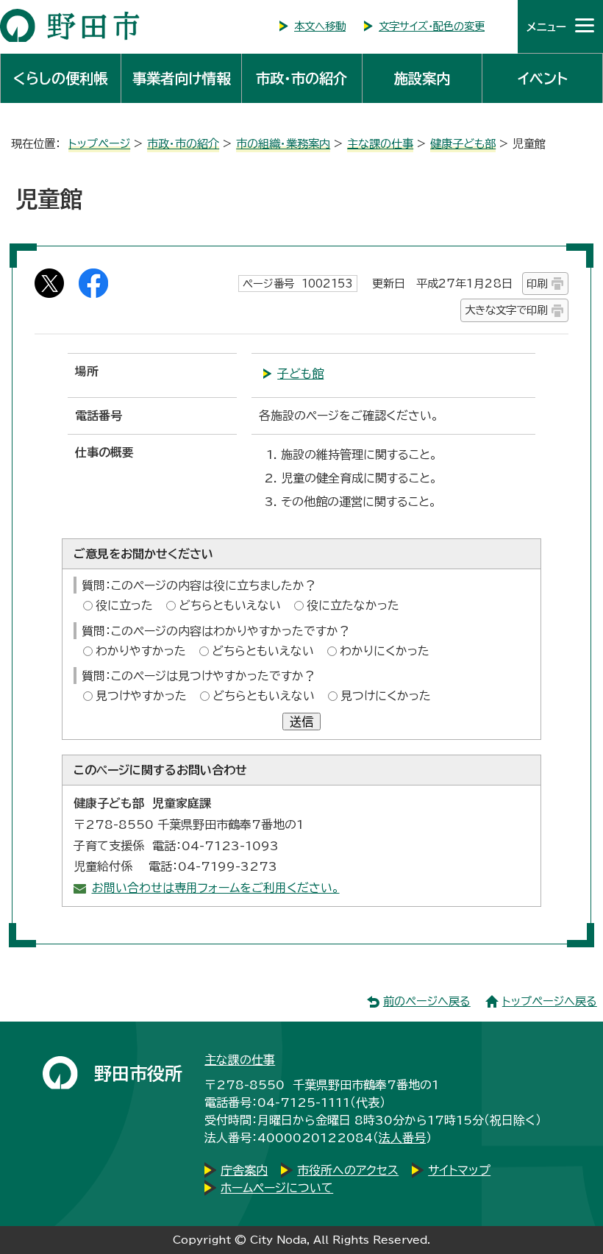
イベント (543, 78)
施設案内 (422, 78)
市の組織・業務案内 (283, 143)
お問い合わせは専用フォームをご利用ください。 (216, 888)
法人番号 (402, 1138)
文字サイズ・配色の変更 (432, 26)
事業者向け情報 (181, 78)
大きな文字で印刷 (506, 310)
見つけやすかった (141, 696)
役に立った (124, 605)
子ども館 (300, 374)
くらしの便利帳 (60, 78)
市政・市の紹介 (301, 78)
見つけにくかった (385, 696)
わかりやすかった (141, 651)
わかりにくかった (384, 651)
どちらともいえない (230, 605)
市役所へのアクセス (348, 1170)
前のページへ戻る (427, 1001)
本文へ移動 (320, 26)
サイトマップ (459, 1170)
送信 (301, 721)
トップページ (99, 143)
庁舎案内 (244, 1170)
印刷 (537, 283)
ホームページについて (277, 1188)
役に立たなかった (353, 605)
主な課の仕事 (380, 143)
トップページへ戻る (549, 1001)
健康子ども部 (463, 143)
